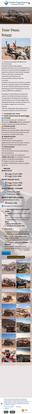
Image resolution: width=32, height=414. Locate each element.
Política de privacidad (9, 406)
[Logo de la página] (16, 3)
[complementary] (25, 410)
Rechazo (12, 412)
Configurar (6, 408)
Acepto (6, 412)
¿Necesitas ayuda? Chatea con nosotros (16, 257)
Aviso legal (18, 406)
